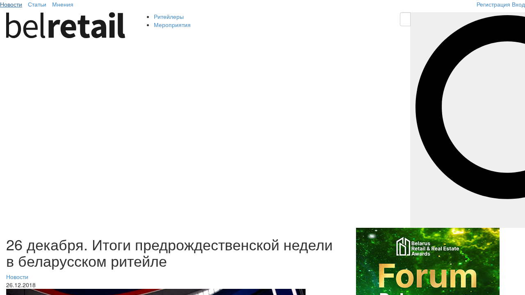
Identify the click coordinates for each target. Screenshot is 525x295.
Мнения (62, 4)
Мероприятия (172, 24)
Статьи (37, 4)
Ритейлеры (169, 16)
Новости (11, 4)
